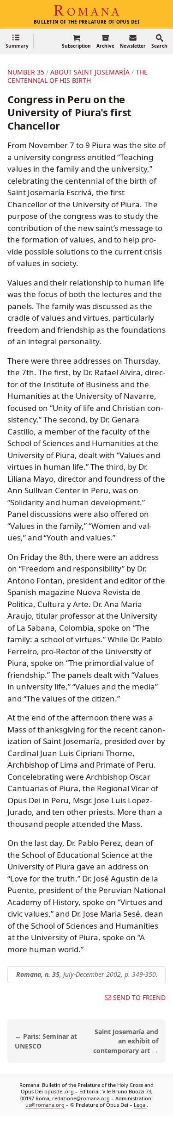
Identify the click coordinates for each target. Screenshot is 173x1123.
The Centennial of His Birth (77, 76)
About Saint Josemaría (90, 72)
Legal (140, 1104)
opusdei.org (59, 1091)
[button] (17, 41)
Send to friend (139, 997)
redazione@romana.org (81, 1098)
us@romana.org (45, 1104)
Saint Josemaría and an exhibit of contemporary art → (125, 1041)
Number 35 (25, 72)
